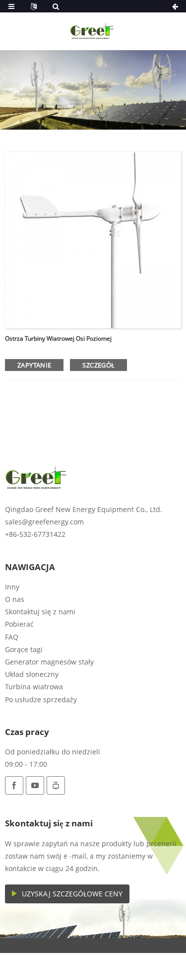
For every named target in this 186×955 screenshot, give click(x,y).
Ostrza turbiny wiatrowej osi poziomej (58, 338)
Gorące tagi (24, 649)
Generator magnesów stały (49, 661)
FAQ (11, 637)
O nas (14, 599)
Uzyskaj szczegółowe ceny (72, 893)
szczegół (98, 365)
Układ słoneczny (32, 674)
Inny (12, 586)
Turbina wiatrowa (34, 686)
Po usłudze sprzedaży (41, 699)
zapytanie (34, 365)
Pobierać (19, 624)
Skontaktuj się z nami (40, 611)
